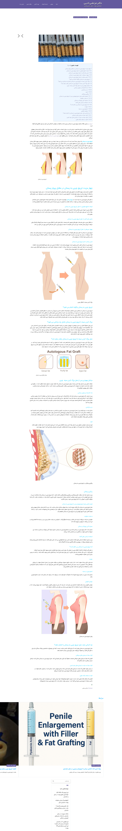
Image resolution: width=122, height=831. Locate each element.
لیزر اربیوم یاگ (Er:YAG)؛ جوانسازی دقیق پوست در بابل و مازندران (61, 795)
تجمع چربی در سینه (85, 109)
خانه (57, 4)
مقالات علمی (29, 4)
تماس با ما (22, 4)
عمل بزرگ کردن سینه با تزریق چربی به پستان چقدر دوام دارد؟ (76, 83)
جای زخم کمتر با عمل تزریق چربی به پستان (80, 73)
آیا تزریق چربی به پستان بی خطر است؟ (81, 105)
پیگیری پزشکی (87, 94)
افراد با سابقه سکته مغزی (84, 119)
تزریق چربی (89, 124)
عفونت (88, 107)
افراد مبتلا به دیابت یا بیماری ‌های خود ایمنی (79, 117)
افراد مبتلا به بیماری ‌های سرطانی (82, 115)
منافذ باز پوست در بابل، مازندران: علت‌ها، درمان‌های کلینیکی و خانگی (61, 816)
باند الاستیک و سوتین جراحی (83, 88)
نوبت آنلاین (36, 4)
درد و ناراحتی (87, 90)
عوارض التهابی (86, 111)
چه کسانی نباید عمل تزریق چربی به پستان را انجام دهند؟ (77, 113)
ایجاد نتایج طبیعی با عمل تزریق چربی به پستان (79, 71)
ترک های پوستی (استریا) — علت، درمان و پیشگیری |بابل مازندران (61, 808)
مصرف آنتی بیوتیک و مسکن (83, 100)
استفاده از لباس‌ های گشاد (83, 102)
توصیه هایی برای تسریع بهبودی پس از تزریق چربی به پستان (75, 96)
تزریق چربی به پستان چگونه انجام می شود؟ (80, 79)
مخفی (69, 65)
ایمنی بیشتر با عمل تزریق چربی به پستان (80, 77)
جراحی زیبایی (85, 688)
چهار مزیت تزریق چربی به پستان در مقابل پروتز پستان (78, 69)
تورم (89, 92)
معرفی (51, 4)
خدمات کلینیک (45, 4)
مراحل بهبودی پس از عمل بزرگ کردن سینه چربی (79, 86)
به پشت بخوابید (86, 98)
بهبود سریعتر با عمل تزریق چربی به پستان (80, 75)
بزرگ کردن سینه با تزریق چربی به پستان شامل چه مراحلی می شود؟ (75, 81)
